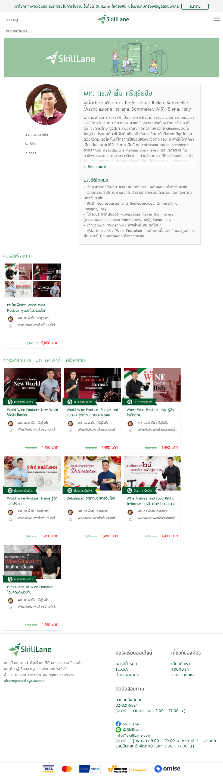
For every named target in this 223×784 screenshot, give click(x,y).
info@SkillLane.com (133, 735)
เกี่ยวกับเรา (180, 663)
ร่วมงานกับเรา (183, 674)
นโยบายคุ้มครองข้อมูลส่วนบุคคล (24, 680)
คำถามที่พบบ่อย (129, 699)
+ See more (95, 166)
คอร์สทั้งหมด (126, 663)
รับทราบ (195, 6)
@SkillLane (132, 729)
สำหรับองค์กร (127, 674)
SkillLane (130, 724)
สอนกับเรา (180, 669)
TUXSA (122, 669)
